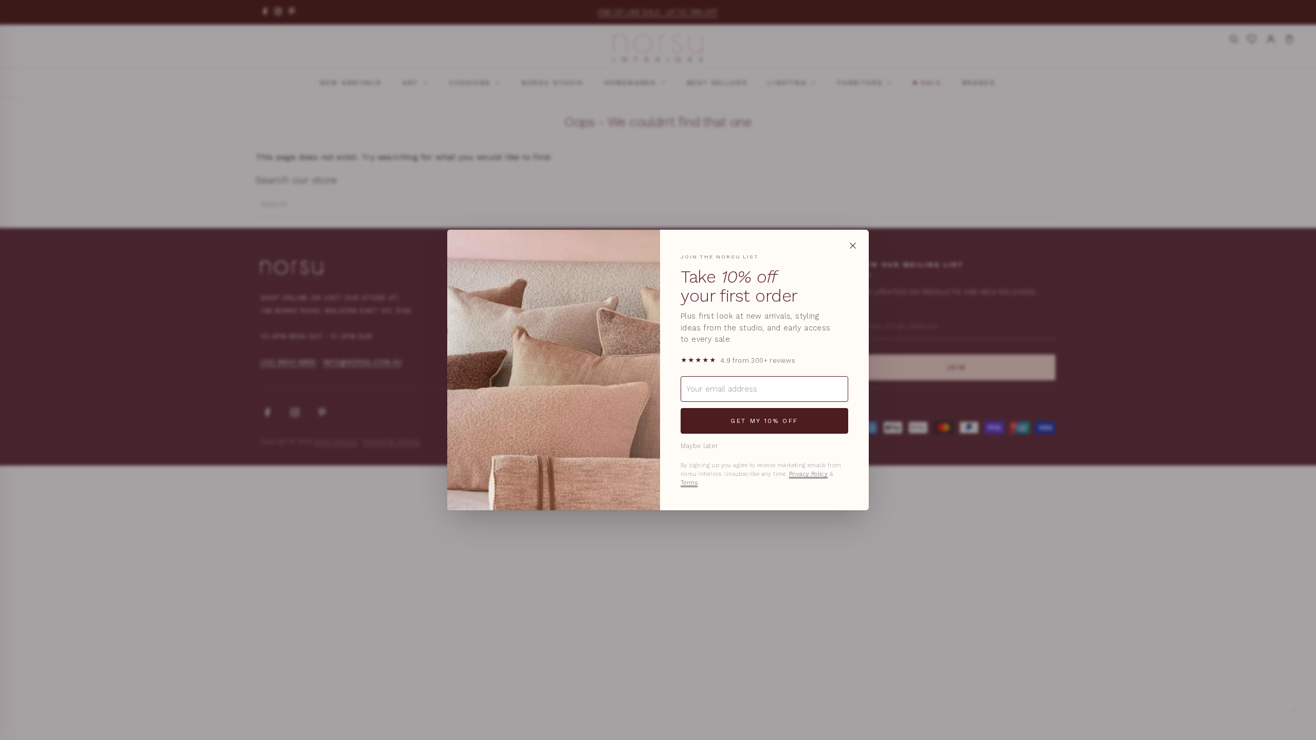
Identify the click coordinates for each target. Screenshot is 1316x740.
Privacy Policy (808, 474)
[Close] (853, 245)
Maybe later (699, 446)
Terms (689, 482)
